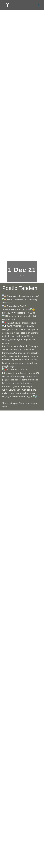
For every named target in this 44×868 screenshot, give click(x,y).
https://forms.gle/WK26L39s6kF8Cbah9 (20, 399)
